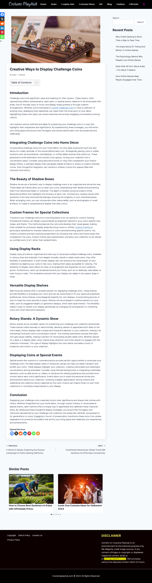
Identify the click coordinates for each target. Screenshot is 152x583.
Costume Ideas (87, 4)
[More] (38, 433)
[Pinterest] (29, 433)
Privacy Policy (13, 540)
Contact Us (37, 535)
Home (43, 4)
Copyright (11, 535)
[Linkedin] (25, 433)
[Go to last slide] (12, 493)
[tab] (51, 514)
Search (116, 18)
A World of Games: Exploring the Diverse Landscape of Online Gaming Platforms (25, 449)
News (54, 4)
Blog (109, 4)
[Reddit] (21, 433)
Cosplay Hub (67, 4)
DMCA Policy (24, 535)
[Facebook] (12, 433)
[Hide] (1, 41)
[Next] (99, 493)
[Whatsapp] (34, 433)
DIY (101, 4)
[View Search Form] (144, 4)
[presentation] (31, 489)
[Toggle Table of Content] (35, 83)
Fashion (121, 4)
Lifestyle (133, 4)
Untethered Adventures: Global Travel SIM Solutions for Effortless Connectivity (85, 449)
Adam (14, 75)
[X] (16, 433)
